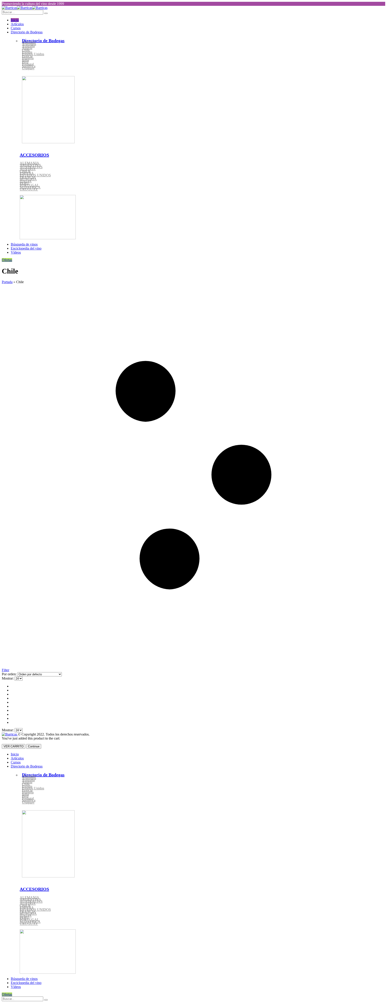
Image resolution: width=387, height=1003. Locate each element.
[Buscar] (46, 1000)
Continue (33, 746)
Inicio (15, 20)
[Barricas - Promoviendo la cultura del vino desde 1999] (24, 8)
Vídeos (16, 252)
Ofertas (7, 260)
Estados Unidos (33, 54)
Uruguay (28, 68)
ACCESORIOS (34, 154)
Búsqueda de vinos (24, 244)
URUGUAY (29, 189)
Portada (7, 282)
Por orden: (9, 674)
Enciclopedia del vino (26, 248)
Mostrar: (8, 678)
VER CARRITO (14, 746)
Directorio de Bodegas (27, 32)
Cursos (16, 28)
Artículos (17, 24)
